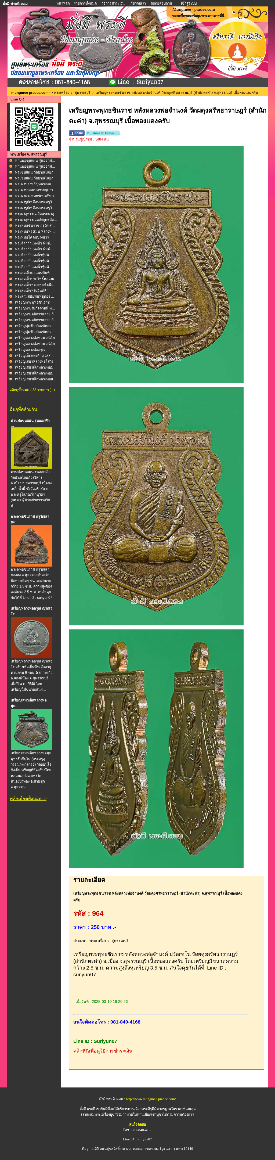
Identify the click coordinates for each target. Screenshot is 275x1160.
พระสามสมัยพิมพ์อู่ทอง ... (34, 296)
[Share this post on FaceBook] (77, 134)
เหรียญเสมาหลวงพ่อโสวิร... (36, 361)
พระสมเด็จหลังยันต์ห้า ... (34, 291)
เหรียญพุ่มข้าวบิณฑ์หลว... (35, 326)
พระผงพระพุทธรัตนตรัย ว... (36, 196)
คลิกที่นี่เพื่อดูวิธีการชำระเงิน (102, 1051)
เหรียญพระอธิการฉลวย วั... (36, 314)
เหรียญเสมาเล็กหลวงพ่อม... (36, 367)
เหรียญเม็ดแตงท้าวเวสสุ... (34, 356)
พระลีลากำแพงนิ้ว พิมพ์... (34, 243)
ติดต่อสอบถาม (162, 3)
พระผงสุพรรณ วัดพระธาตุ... (36, 214)
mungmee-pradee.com (30, 93)
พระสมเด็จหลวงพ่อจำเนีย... (36, 285)
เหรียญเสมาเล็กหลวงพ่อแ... (35, 379)
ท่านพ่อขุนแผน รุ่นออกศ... (35, 160)
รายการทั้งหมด (85, 3)
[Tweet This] (103, 134)
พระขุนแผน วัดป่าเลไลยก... (36, 172)
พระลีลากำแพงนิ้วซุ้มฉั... (33, 255)
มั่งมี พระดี (87, 1109)
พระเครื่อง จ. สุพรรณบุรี (72, 93)
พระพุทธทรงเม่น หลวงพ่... (35, 231)
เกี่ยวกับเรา (137, 3)
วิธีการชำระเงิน (113, 3)
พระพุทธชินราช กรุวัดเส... (35, 226)
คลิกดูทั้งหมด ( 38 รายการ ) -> (32, 390)
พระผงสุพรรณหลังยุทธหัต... (36, 220)
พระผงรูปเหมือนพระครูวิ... (35, 202)
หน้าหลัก (63, 3)
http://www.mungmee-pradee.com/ (151, 1099)
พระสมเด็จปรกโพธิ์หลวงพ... (36, 279)
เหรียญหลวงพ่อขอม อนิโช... (36, 338)
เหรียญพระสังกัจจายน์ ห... (35, 308)
